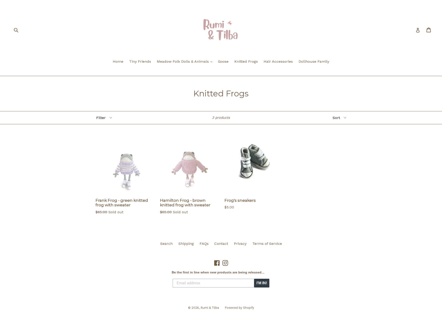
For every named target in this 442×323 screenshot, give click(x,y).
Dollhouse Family (314, 61)
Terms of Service (267, 243)
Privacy (240, 243)
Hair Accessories (278, 61)
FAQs (204, 243)
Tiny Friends (140, 61)
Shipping (186, 243)
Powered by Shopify (239, 307)
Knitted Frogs (246, 61)
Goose (223, 61)
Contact (221, 243)
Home (118, 61)
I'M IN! (261, 283)
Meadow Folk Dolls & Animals (186, 61)
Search (166, 243)
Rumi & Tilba (210, 307)
